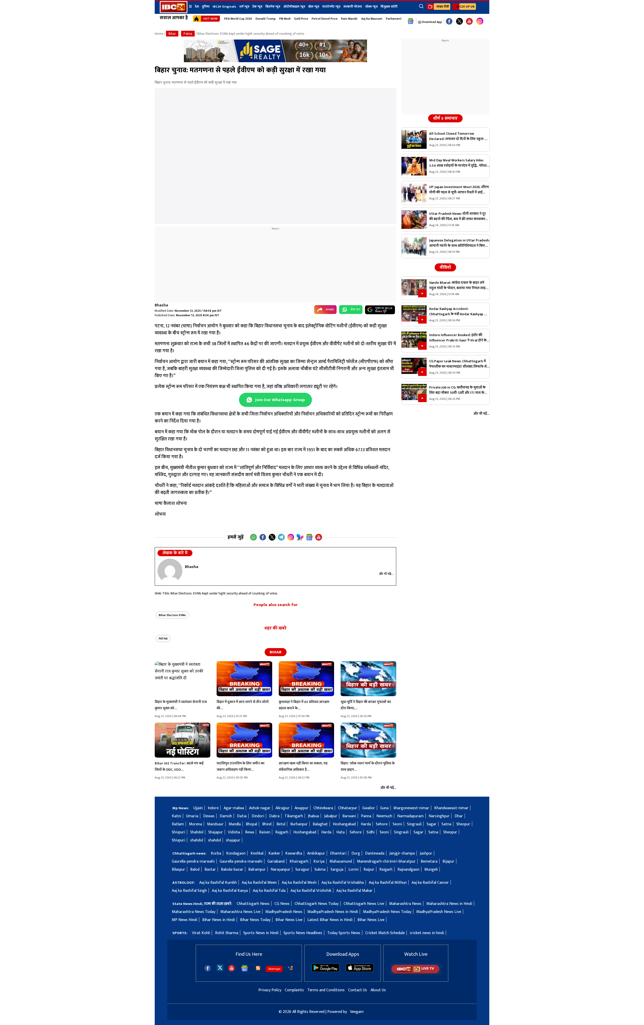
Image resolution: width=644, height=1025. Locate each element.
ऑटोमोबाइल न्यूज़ (294, 6)
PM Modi (285, 18)
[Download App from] (325, 970)
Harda (366, 824)
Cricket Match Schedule (385, 933)
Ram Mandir (349, 18)
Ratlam (178, 824)
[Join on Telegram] (281, 537)
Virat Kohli (201, 933)
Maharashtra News (405, 903)
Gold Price (301, 18)
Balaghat (320, 824)
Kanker (274, 853)
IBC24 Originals (224, 6)
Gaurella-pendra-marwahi (193, 861)
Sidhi (371, 832)
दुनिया (206, 6)
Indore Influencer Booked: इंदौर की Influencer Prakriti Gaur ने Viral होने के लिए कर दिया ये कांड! (458, 337)
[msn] (290, 968)
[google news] (410, 21)
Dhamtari (338, 853)
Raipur (369, 869)
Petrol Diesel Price (325, 18)
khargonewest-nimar (411, 808)
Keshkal (257, 853)
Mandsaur (215, 824)
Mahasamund (341, 861)
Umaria (192, 816)
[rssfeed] (258, 968)
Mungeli (431, 869)
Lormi (353, 869)
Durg (355, 853)
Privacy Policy (269, 990)
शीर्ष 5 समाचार (445, 118)
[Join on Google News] (309, 537)
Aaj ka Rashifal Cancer (430, 882)
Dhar (459, 816)
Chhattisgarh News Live (364, 903)
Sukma (320, 869)
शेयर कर (355, 309)
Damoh (226, 816)
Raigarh (385, 869)
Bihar (172, 34)
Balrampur (257, 869)
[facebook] (207, 968)
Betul (280, 824)
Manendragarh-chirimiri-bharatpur (386, 861)
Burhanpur (299, 824)
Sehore (382, 824)
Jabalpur (330, 816)
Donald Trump (266, 18)
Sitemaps (274, 968)
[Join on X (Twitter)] (272, 537)
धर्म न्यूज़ (244, 6)
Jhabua (313, 816)
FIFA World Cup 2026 (238, 18)
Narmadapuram (410, 816)
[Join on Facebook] (262, 537)
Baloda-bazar (232, 869)
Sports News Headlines (303, 933)
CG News (282, 903)
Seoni (397, 824)
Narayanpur (280, 869)
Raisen (264, 832)
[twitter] (220, 967)
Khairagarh (299, 861)
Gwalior (368, 808)
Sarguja (337, 869)
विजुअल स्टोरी (389, 6)
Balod (194, 869)
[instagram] (480, 21)
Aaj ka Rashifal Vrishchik (311, 890)
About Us (378, 990)
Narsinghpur (439, 816)
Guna (384, 808)
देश (197, 6)
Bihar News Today (255, 919)
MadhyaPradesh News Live (438, 911)
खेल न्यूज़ (313, 6)
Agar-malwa (234, 808)
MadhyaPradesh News (283, 911)
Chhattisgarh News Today (317, 903)
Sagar (431, 824)
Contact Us (357, 990)
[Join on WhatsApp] (253, 537)
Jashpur (426, 853)
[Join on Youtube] (318, 537)
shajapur (233, 840)
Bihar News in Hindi (218, 919)
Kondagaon (236, 853)
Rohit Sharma (226, 933)
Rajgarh (281, 832)
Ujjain (198, 808)
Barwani (349, 816)
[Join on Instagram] (290, 537)
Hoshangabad (344, 824)
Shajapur (215, 832)
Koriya (319, 861)
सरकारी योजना (352, 6)
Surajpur (302, 869)
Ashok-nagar (259, 808)
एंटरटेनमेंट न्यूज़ (331, 6)
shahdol (196, 840)
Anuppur (301, 808)
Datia (242, 816)
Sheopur (463, 824)
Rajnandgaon (408, 869)
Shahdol (196, 832)
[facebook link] (449, 21)
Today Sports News (343, 933)
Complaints (294, 990)
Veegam (357, 1011)
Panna (366, 816)
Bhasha (161, 305)
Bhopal (251, 824)
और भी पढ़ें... (386, 573)
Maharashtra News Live (240, 911)
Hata (340, 832)
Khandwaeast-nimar (451, 808)
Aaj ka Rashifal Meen (259, 882)
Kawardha (293, 853)
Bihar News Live (288, 919)
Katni (176, 816)
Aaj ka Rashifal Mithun (388, 882)
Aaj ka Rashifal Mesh (299, 882)
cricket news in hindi (427, 933)
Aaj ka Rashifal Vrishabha (342, 882)
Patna (188, 34)
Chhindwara (323, 808)
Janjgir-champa (402, 853)
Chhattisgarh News (253, 903)
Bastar (210, 869)
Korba (216, 853)
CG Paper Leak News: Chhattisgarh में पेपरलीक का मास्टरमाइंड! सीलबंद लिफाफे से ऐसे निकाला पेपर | (458, 364)
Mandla (235, 824)
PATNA (163, 638)
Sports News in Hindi (260, 933)
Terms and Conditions (326, 990)
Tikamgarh (294, 816)
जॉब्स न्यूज (371, 6)
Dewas (209, 816)
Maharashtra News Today (193, 911)
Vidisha (234, 832)
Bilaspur (178, 869)
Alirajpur (282, 808)
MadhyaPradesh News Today (387, 911)
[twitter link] (459, 21)
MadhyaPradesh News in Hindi (332, 911)
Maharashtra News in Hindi (449, 903)
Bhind (266, 824)
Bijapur (448, 861)
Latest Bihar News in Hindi (329, 919)
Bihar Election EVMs (172, 615)
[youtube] (469, 21)
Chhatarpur (347, 808)
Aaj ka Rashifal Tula (269, 890)
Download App (431, 21)
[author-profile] (169, 571)
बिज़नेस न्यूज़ (272, 6)
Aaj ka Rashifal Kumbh (218, 882)
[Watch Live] (416, 973)
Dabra (274, 816)
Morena (195, 824)
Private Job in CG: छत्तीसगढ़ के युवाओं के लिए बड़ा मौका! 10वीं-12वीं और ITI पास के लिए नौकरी (457, 390)
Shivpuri (178, 832)
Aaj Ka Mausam (371, 18)
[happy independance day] (275, 61)
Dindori (258, 816)
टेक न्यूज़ (257, 6)
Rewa (249, 832)
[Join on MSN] (300, 537)
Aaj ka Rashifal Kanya (230, 890)
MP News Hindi (184, 919)
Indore (213, 808)
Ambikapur (316, 853)
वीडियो (445, 267)
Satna (446, 824)
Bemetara (429, 861)
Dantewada (374, 853)
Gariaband (276, 861)
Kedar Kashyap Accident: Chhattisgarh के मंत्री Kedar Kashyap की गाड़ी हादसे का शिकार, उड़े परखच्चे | (458, 311)
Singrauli (414, 824)
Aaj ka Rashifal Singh (189, 890)
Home (159, 34)
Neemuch (384, 816)
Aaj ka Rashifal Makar (354, 890)
